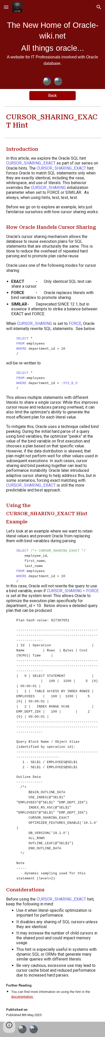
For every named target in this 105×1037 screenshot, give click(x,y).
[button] (6, 7)
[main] (52, 46)
